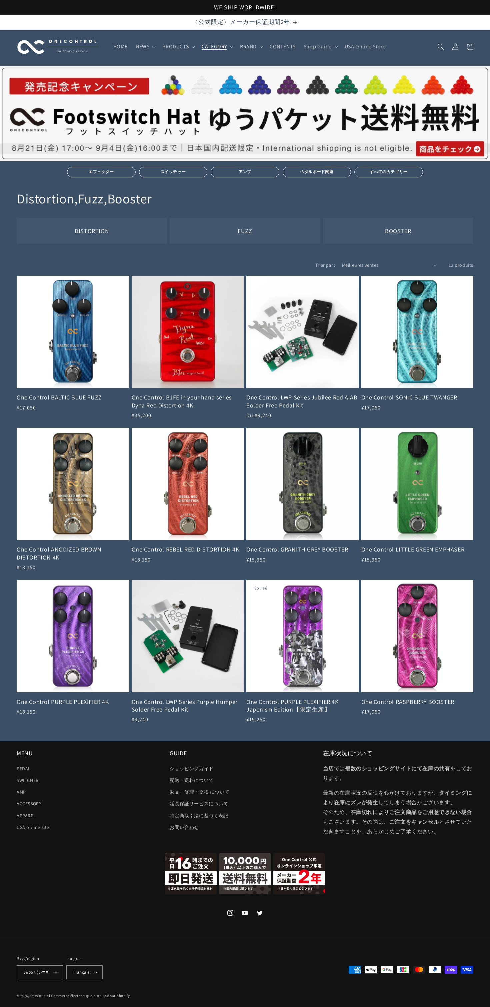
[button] (145, 46)
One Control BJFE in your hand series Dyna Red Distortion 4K (182, 401)
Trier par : (325, 265)
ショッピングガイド (191, 769)
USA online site (33, 827)
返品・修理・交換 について (199, 792)
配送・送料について (191, 780)
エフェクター (101, 171)
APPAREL (26, 816)
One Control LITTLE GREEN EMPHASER (413, 549)
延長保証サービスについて (199, 804)
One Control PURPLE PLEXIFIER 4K (63, 702)
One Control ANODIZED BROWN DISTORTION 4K (59, 553)
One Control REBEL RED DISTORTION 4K (185, 549)
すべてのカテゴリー (389, 171)
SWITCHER (28, 780)
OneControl (40, 995)
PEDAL (24, 769)
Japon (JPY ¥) (37, 972)
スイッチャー (173, 171)
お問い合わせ (184, 827)
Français (81, 972)
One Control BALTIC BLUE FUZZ (59, 397)
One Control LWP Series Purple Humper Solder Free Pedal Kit (185, 705)
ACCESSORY (29, 804)
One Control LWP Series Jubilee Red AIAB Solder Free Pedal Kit (301, 401)
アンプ (245, 171)
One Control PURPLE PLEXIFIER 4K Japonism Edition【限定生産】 (292, 705)
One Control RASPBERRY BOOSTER (407, 702)
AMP (21, 792)
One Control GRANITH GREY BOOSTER (297, 549)
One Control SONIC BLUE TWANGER (409, 397)
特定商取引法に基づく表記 (199, 816)
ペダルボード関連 (317, 171)
